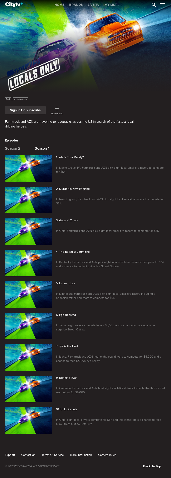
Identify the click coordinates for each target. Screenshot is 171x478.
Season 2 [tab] (12, 148)
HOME (59, 5)
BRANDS (76, 5)
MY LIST (110, 5)
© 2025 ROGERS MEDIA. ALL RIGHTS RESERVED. (32, 466)
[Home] (14, 4)
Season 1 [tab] (42, 148)
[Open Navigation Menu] (162, 4)
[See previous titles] (5, 147)
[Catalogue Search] (154, 4)
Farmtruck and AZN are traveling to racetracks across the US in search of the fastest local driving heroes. (69, 124)
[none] (10, 455)
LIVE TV (93, 5)
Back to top (152, 466)
